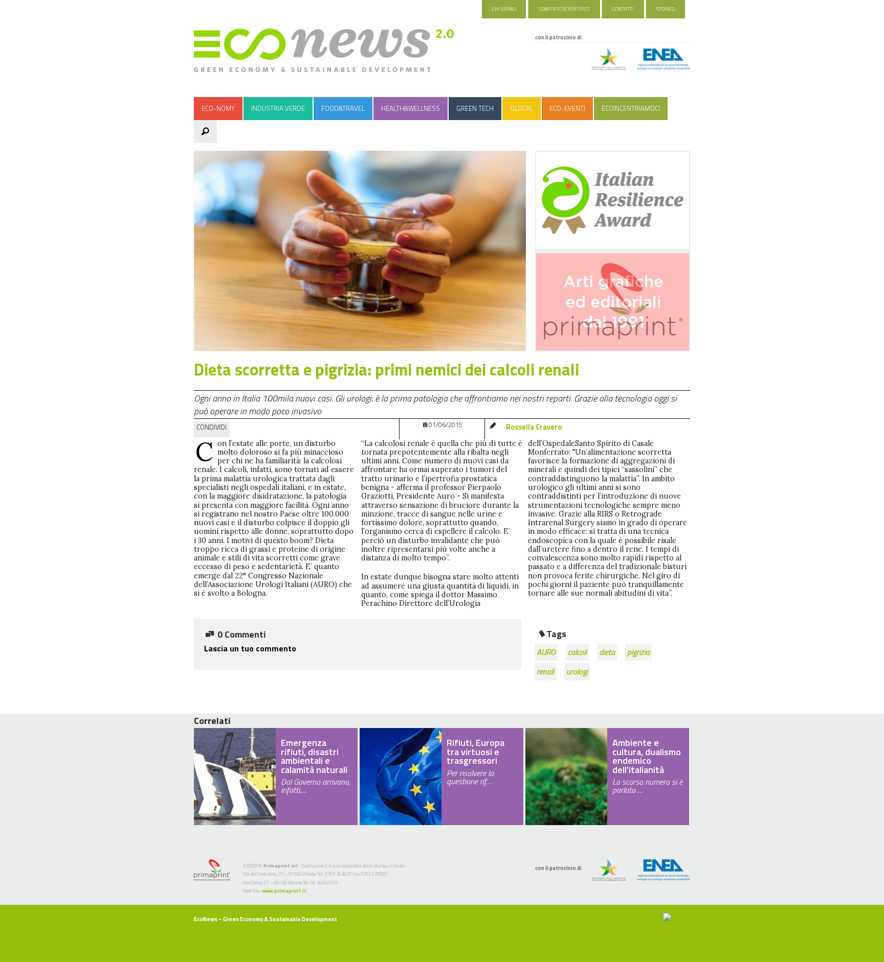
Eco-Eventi (567, 108)
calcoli (577, 652)
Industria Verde (278, 108)
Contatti (623, 9)
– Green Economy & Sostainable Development (265, 919)
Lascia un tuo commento (250, 648)
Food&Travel (343, 108)
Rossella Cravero (534, 427)
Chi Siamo (504, 9)
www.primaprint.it (284, 891)
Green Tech (475, 108)
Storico (665, 9)
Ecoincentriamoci (631, 108)
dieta (607, 652)
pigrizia (638, 652)
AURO (546, 652)
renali (545, 671)
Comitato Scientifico (564, 9)
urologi (577, 671)
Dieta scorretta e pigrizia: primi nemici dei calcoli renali (386, 369)
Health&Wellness (410, 108)
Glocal (521, 108)
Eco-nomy (218, 108)
